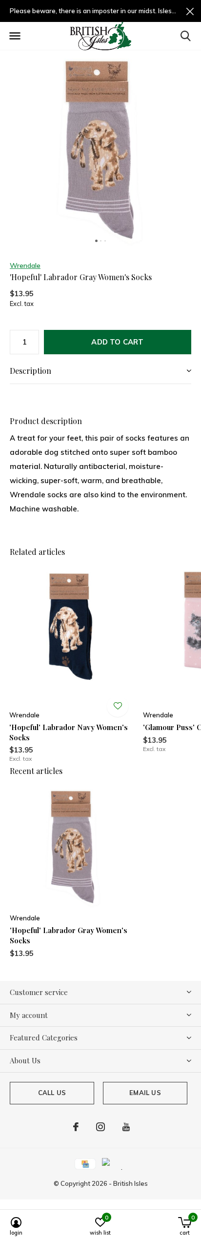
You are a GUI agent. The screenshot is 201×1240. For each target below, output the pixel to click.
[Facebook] (76, 1127)
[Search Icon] (186, 35)
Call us (52, 1093)
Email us (145, 1093)
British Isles (130, 1183)
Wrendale (25, 265)
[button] (14, 36)
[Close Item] (190, 11)
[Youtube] (126, 1127)
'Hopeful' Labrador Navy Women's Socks (68, 732)
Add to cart (117, 341)
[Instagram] (100, 1127)
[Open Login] (117, 706)
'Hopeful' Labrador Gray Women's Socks (68, 935)
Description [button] (30, 371)
